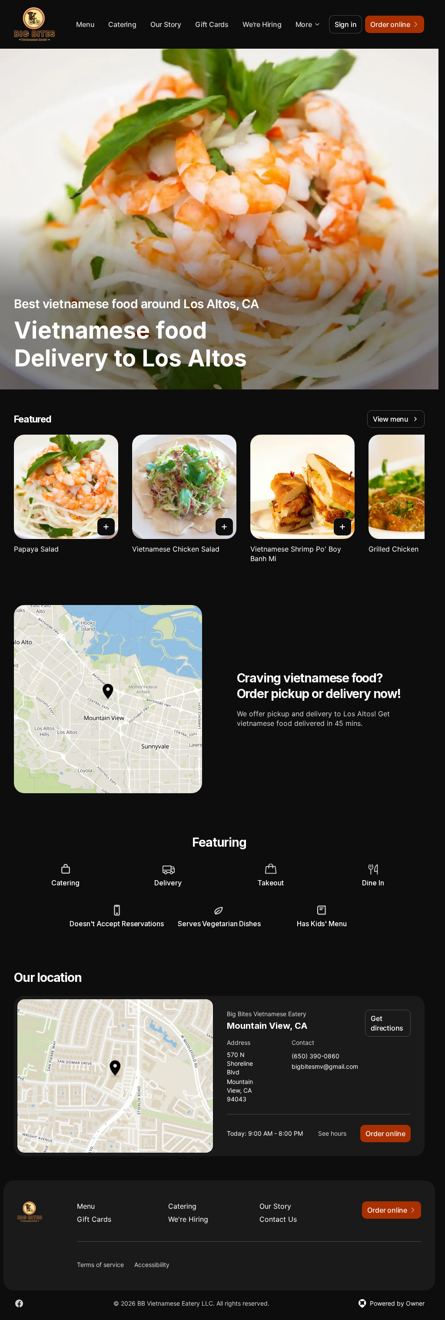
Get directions (387, 1023)
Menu (85, 24)
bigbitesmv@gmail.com (325, 1067)
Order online (385, 1133)
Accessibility (151, 1264)
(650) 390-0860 (315, 1056)
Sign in (346, 24)
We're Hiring (262, 24)
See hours (332, 1133)
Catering (122, 24)
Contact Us (278, 1219)
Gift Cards (212, 24)
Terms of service (100, 1264)
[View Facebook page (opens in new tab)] (19, 1303)
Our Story (165, 24)
